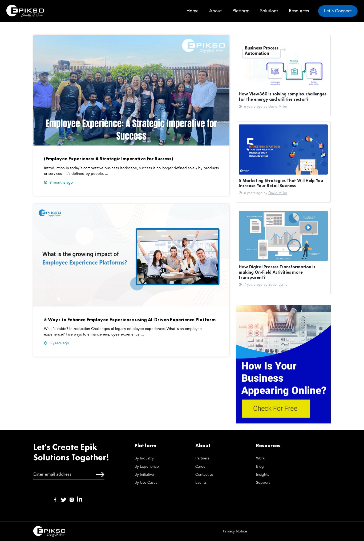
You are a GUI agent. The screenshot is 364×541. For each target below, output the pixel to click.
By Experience (147, 466)
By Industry (144, 458)
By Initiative (144, 474)
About (215, 10)
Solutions (269, 10)
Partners (202, 458)
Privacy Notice (235, 531)
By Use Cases (146, 482)
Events (201, 482)
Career (201, 466)
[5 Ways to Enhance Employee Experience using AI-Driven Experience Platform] (131, 254)
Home (193, 10)
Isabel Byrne (277, 284)
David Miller (277, 106)
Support (263, 482)
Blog (260, 466)
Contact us (204, 474)
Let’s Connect (338, 10)
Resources (299, 10)
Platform (240, 10)
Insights (262, 474)
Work (260, 458)
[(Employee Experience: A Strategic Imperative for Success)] (131, 90)
